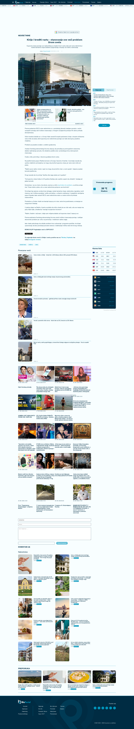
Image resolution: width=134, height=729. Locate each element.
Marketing (24, 711)
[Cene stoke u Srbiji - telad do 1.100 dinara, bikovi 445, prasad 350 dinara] (25, 264)
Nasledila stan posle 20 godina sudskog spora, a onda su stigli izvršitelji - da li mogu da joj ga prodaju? (43, 557)
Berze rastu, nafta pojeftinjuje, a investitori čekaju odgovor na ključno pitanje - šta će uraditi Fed (61, 343)
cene (36, 244)
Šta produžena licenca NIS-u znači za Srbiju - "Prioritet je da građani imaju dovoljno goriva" (104, 113)
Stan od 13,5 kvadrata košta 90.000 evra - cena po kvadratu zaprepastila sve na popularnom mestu (80, 622)
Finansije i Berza (42, 711)
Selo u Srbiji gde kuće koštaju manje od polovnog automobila (52, 277)
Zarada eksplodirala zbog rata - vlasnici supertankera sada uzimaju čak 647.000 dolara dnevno (104, 96)
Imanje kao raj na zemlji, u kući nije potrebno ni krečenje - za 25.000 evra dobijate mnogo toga (81, 578)
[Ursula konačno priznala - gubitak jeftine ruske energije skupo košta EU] (25, 308)
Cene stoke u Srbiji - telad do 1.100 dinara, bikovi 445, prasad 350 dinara (55, 255)
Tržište (31, 244)
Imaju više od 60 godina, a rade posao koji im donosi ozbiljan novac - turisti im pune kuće (29, 686)
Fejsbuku (69, 237)
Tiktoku (63, 237)
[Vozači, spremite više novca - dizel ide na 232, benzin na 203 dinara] (25, 330)
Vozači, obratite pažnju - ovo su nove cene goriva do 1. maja (75, 111)
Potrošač (52, 709)
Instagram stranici (35, 240)
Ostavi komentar (62, 543)
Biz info (40, 709)
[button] (64, 51)
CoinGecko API (112, 310)
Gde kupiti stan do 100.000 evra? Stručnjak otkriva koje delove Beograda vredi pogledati (44, 643)
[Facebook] (95, 708)
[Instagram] (106, 708)
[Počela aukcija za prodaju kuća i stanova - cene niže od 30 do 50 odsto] (25, 630)
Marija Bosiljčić (46, 51)
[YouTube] (103, 708)
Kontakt (25, 706)
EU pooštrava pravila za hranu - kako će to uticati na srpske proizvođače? (104, 108)
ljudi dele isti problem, (65, 185)
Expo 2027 (41, 714)
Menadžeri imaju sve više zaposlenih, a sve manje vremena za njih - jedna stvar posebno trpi (105, 119)
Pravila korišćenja (22, 714)
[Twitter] (99, 708)
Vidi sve (104, 125)
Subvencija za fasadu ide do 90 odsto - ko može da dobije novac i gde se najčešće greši (44, 578)
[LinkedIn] (110, 708)
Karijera (62, 709)
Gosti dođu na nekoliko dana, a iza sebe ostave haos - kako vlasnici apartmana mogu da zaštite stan (43, 600)
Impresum (24, 709)
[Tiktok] (114, 708)
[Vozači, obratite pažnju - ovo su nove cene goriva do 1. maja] (60, 115)
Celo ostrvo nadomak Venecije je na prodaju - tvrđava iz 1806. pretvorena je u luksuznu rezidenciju (80, 600)
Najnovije (40, 706)
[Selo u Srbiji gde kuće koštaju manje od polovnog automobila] (25, 286)
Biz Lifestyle (73, 689)
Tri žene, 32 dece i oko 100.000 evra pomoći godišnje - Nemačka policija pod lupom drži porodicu (104, 102)
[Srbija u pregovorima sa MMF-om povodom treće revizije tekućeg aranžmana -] (30, 115)
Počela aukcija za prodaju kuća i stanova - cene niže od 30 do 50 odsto (43, 622)
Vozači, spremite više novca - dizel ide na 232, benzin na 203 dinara (53, 320)
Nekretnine (24, 35)
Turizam (23, 689)
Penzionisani (53, 714)
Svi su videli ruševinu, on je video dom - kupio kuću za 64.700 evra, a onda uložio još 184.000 (80, 643)
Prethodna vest (30, 123)
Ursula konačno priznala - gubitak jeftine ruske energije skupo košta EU (55, 299)
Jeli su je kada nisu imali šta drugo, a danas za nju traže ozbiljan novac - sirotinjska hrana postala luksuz (78, 686)
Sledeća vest (79, 123)
